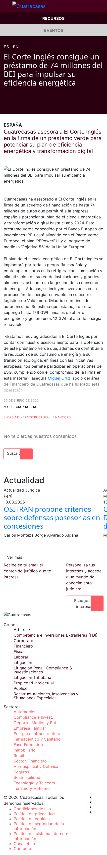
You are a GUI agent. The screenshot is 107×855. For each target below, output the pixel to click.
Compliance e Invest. (33, 717)
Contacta (22, 848)
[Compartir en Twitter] (15, 106)
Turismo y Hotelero (32, 788)
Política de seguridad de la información (39, 826)
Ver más (14, 557)
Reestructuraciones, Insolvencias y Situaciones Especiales (46, 696)
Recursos (53, 18)
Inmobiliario (25, 750)
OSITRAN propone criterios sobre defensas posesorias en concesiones (52, 517)
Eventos (53, 30)
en (16, 47)
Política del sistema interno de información (42, 836)
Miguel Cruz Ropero (20, 407)
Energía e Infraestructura (26, 417)
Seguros (21, 772)
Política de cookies (32, 818)
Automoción (25, 712)
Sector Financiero (30, 761)
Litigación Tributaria (32, 677)
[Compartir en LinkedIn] (24, 106)
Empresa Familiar (30, 728)
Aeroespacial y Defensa (36, 766)
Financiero (62, 417)
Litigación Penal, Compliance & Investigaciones (43, 670)
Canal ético (24, 843)
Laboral (21, 657)
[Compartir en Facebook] (5, 106)
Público (21, 688)
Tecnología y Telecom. (35, 783)
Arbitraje (22, 630)
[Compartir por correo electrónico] (34, 106)
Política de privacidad (34, 813)
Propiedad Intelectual (34, 683)
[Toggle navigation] (6, 6)
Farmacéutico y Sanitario (37, 739)
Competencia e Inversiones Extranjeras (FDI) (56, 635)
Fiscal (19, 652)
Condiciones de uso (32, 808)
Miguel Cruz (59, 378)
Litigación (23, 662)
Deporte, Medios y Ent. (35, 723)
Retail (19, 755)
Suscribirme (18, 453)
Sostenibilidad (27, 777)
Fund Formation (28, 745)
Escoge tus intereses (84, 603)
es (6, 47)
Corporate (23, 641)
